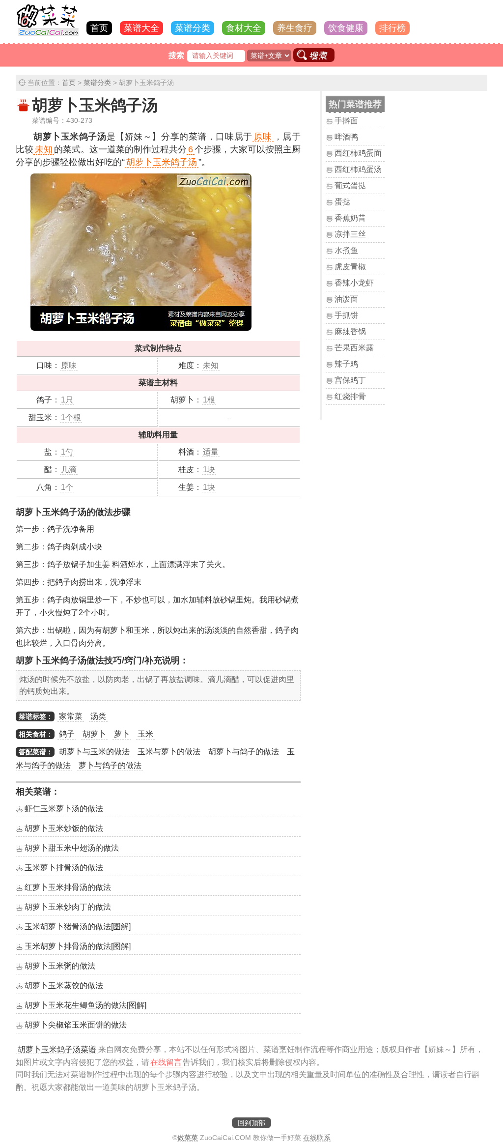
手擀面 (346, 120)
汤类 (98, 716)
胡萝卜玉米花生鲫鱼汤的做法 (85, 1005)
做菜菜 (187, 1138)
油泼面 (346, 299)
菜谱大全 (141, 28)
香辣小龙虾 (354, 283)
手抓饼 (346, 315)
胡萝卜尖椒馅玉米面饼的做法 (76, 1025)
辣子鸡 (346, 364)
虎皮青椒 (350, 266)
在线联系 (317, 1138)
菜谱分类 (192, 28)
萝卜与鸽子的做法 (110, 765)
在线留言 (166, 1062)
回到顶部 (251, 1123)
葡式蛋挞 (350, 185)
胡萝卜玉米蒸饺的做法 (64, 985)
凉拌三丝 (350, 234)
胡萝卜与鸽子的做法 (243, 751)
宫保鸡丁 (350, 380)
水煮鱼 (346, 250)
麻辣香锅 (350, 331)
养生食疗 (294, 28)
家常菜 (71, 716)
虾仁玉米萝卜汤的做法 (64, 808)
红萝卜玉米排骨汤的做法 (68, 887)
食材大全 (243, 28)
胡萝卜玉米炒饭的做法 (64, 828)
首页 (99, 28)
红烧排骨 (350, 396)
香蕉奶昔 (350, 218)
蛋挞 (342, 202)
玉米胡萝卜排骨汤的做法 (78, 946)
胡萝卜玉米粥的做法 (60, 966)
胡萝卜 (94, 734)
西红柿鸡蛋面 (358, 153)
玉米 (145, 734)
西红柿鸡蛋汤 (358, 169)
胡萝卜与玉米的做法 (94, 751)
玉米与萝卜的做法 (169, 751)
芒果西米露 (354, 347)
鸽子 (67, 734)
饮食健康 (345, 28)
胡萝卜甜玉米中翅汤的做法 (72, 848)
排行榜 (392, 28)
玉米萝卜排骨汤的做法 (64, 867)
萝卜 (122, 734)
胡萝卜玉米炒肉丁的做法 (68, 907)
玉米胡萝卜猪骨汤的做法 (78, 926)
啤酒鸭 (346, 137)
